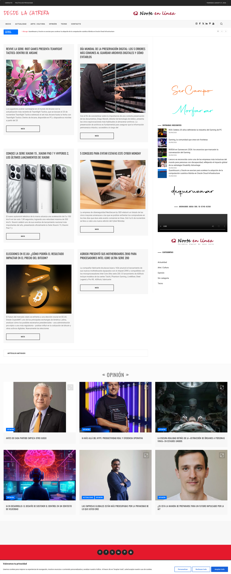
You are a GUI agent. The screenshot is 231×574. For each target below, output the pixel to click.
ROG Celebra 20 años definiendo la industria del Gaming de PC (195, 130)
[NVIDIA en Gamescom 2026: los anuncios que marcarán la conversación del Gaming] (162, 153)
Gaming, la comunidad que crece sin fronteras (188, 140)
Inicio (8, 24)
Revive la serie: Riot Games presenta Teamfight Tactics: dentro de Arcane (34, 51)
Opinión (53, 24)
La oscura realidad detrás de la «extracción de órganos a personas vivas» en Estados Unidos (191, 440)
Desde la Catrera (26, 13)
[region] (115, 567)
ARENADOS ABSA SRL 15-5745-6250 (195, 206)
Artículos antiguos (16, 353)
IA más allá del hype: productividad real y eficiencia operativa (112, 438)
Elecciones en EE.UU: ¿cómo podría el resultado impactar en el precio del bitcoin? (35, 256)
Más (23, 129)
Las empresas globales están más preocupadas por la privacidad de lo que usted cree (115, 507)
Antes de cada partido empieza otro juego (26, 438)
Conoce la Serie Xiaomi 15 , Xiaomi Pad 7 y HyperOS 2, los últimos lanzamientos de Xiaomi (37, 155)
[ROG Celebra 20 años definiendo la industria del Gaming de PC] (162, 133)
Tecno (64, 24)
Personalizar (183, 569)
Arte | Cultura (38, 24)
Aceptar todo (220, 569)
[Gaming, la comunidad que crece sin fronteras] (162, 143)
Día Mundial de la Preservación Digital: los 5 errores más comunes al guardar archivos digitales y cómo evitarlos (112, 53)
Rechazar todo (201, 569)
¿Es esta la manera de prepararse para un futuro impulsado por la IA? (191, 507)
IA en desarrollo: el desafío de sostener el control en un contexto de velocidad (39, 507)
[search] (221, 24)
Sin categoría (163, 278)
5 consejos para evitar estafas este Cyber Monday (110, 153)
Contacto (8, 3)
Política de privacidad (24, 3)
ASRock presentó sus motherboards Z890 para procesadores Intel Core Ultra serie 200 (108, 256)
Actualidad (20, 24)
